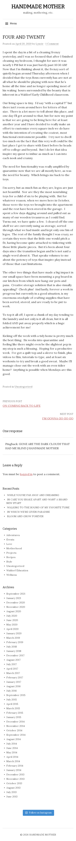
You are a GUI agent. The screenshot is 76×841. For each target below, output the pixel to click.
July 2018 (11, 646)
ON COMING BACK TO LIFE (21, 405)
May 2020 (11, 624)
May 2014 (11, 752)
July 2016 (11, 690)
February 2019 (14, 642)
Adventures (13, 535)
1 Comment (52, 43)
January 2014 (13, 770)
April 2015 (12, 704)
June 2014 (12, 748)
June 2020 (12, 620)
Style (9, 561)
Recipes (11, 557)
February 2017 (14, 677)
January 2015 (13, 717)
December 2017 (15, 655)
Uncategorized (23, 386)
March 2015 (13, 708)
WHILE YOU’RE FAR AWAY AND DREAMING (33, 495)
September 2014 (15, 734)
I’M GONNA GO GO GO (57, 418)
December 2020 (15, 602)
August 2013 (13, 787)
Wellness (11, 574)
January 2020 (14, 633)
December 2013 (15, 774)
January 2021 (13, 598)
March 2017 (13, 673)
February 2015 (14, 712)
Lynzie (39, 43)
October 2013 (14, 783)
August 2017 (13, 659)
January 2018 (13, 651)
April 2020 (12, 629)
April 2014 (12, 756)
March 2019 (13, 637)
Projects (11, 552)
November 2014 (15, 726)
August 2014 (13, 739)
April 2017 (12, 668)
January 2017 (13, 681)
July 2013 (11, 792)
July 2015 (11, 699)
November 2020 (15, 607)
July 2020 (11, 615)
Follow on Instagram (40, 812)
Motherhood (14, 548)
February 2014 (14, 765)
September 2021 (15, 593)
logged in (26, 474)
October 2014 (14, 730)
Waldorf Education (17, 570)
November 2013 (15, 779)
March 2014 (13, 761)
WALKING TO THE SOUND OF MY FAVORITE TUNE (38, 507)
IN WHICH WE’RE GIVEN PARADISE (28, 511)
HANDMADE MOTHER (38, 6)
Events (10, 539)
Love (9, 544)
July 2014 (11, 743)
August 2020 (13, 611)
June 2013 (11, 796)
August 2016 (13, 686)
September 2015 (15, 695)
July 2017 (11, 664)
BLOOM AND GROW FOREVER (25, 516)
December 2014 (15, 721)
